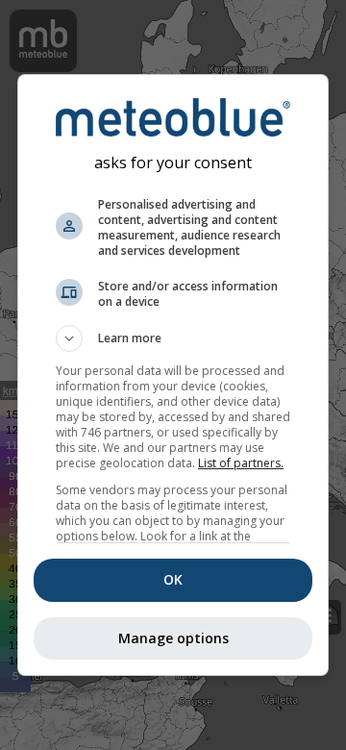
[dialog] (173, 375)
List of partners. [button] (241, 463)
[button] (173, 338)
